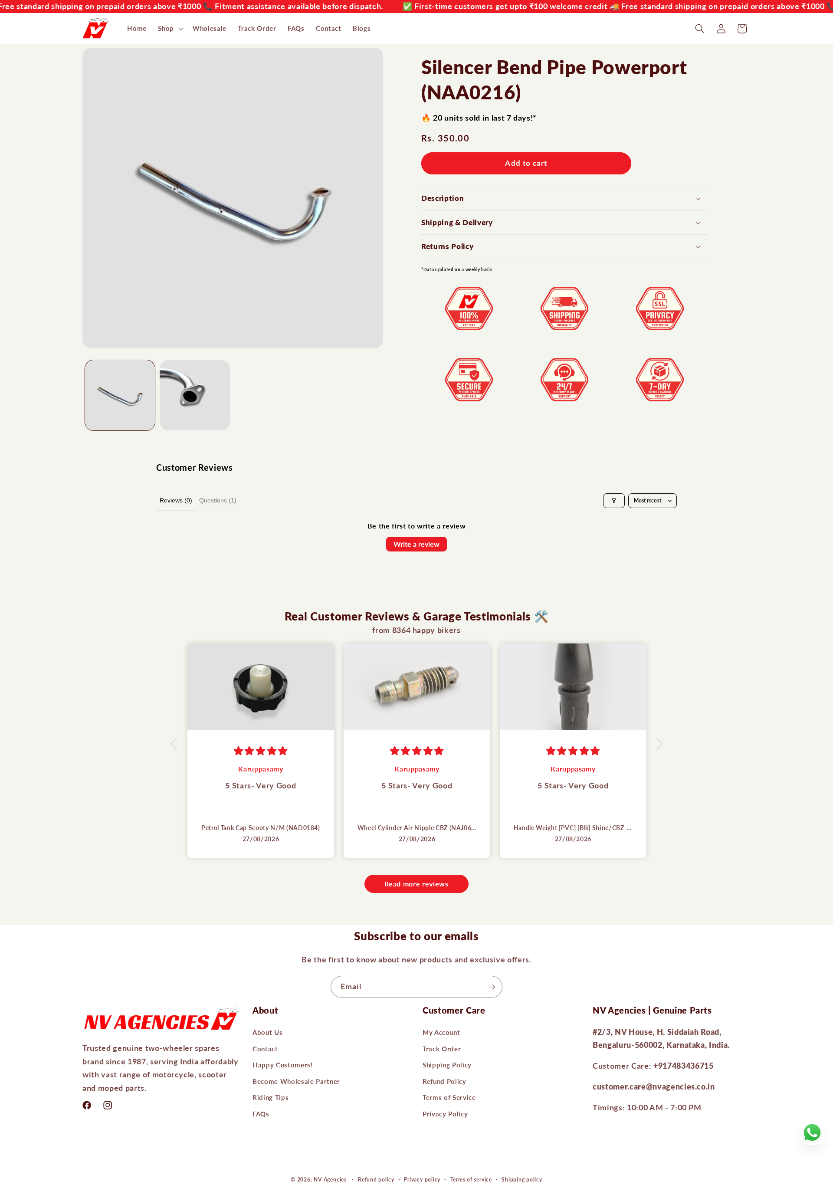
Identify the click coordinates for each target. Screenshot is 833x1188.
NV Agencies (330, 1179)
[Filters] (614, 500)
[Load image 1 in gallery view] (120, 395)
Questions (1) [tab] (217, 500)
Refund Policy (444, 1081)
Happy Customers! (283, 1065)
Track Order (442, 1049)
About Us (267, 1032)
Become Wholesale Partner (296, 1081)
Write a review (416, 544)
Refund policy (376, 1179)
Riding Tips (271, 1098)
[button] (169, 29)
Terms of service (471, 1179)
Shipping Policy (447, 1065)
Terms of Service (449, 1098)
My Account (441, 1032)
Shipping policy (522, 1179)
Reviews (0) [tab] (176, 500)
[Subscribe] (491, 987)
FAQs (261, 1114)
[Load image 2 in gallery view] (195, 395)
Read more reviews (416, 884)
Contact (265, 1049)
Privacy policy (422, 1179)
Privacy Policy (445, 1114)
